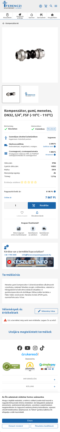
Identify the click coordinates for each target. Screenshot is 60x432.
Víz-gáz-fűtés (52, 17)
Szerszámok (41, 17)
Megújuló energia (20, 17)
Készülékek (7, 17)
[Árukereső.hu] (30, 355)
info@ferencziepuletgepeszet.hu (36, 255)
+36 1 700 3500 (10, 255)
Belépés (41, 6)
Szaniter (32, 17)
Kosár (46, 6)
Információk (30, 379)
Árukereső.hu (30, 359)
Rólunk (30, 386)
